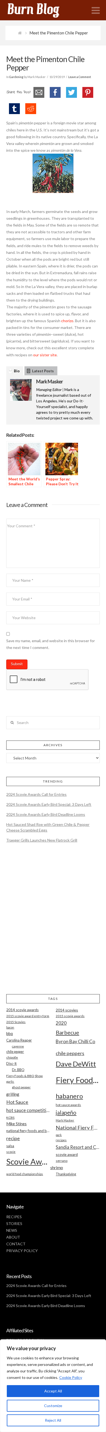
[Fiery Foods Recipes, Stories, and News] (38, 10)
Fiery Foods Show (77, 1080)
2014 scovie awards (22, 1010)
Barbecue (67, 1032)
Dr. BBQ (18, 1070)
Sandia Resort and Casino (77, 1147)
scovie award (67, 1154)
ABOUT (13, 1237)
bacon (10, 1027)
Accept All (53, 1391)
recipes (61, 1140)
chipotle (12, 1057)
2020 (61, 1023)
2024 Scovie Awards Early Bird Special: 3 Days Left (48, 804)
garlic (10, 1081)
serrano (61, 1161)
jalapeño (66, 1112)
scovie (10, 1151)
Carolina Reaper (19, 1040)
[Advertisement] (53, 923)
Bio (17, 371)
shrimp (56, 1167)
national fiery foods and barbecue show (28, 1131)
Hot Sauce (17, 1102)
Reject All (53, 1420)
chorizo (67, 320)
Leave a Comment (79, 77)
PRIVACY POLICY (22, 1250)
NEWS (11, 1230)
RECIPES (14, 1216)
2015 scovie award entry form (27, 1016)
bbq (9, 1033)
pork (59, 1135)
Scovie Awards (28, 1161)
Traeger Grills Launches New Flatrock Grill (41, 840)
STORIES (14, 1223)
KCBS (10, 1118)
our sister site (45, 355)
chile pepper (15, 1052)
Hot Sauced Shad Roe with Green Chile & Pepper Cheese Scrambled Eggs (47, 827)
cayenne (18, 1046)
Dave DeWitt (76, 1064)
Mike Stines (16, 1123)
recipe (13, 1138)
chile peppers (70, 1053)
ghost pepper (21, 1087)
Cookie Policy (70, 1377)
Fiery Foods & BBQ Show (24, 1076)
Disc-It (11, 1063)
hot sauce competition (28, 1110)
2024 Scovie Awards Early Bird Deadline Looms (45, 814)
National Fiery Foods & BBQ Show (77, 1127)
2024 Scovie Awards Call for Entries (36, 794)
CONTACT (16, 1244)
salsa (10, 1146)
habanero (69, 1096)
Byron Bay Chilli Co (75, 1041)
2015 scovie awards (70, 1016)
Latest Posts (43, 371)
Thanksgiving (66, 1174)
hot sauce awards (68, 1105)
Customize (53, 1405)
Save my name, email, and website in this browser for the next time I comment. (50, 644)
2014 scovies (67, 1010)
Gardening (16, 77)
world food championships (24, 1174)
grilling (12, 1094)
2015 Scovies (16, 1022)
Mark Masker (49, 381)
